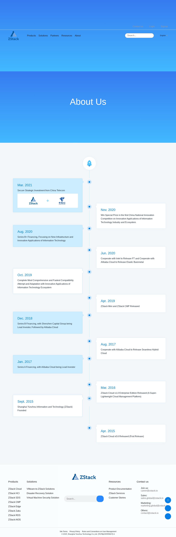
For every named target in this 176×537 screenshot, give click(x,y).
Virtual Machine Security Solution (43, 498)
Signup (164, 26)
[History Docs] (168, 500)
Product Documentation (120, 489)
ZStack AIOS (14, 519)
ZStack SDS (14, 498)
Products (13, 481)
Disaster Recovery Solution (40, 493)
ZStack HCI (14, 493)
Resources (66, 35)
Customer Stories (117, 498)
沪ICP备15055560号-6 (106, 534)
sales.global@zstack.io (152, 498)
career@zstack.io (149, 491)
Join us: (144, 488)
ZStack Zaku (14, 511)
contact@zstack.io (150, 513)
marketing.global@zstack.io (154, 505)
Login (152, 26)
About (78, 35)
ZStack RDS (14, 515)
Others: (144, 510)
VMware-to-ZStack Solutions (41, 489)
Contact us (138, 26)
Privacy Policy (75, 531)
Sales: (144, 495)
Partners (54, 35)
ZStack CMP (14, 502)
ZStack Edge (14, 506)
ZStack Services (117, 493)
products (31, 35)
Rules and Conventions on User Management (99, 531)
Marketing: (146, 503)
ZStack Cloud (15, 489)
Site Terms (64, 531)
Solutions (43, 35)
